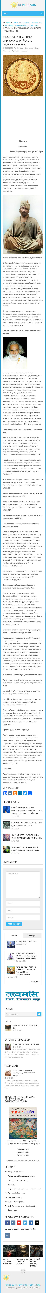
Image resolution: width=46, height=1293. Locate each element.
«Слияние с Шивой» (23, 1149)
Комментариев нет (21, 51)
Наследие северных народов (19, 1180)
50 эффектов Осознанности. (26, 941)
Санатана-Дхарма (14, 1197)
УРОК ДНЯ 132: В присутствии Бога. (26, 1044)
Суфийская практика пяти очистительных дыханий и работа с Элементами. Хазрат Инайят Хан (27, 810)
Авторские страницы (15, 1172)
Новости (11, 1184)
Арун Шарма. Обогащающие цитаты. (21, 1176)
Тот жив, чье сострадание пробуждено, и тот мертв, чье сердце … (24, 1072)
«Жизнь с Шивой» (23, 1152)
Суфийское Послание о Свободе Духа (22, 1206)
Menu (6, 13)
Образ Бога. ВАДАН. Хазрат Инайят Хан (26, 1026)
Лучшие (14, 936)
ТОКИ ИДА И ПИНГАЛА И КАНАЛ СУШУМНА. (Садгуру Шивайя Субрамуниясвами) (26, 955)
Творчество (12, 1210)
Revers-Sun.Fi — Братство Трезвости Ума (23, 1285)
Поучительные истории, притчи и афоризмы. (24, 1189)
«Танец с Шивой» (23, 1155)
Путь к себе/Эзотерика (16, 1193)
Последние (32, 936)
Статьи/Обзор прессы (16, 1201)
